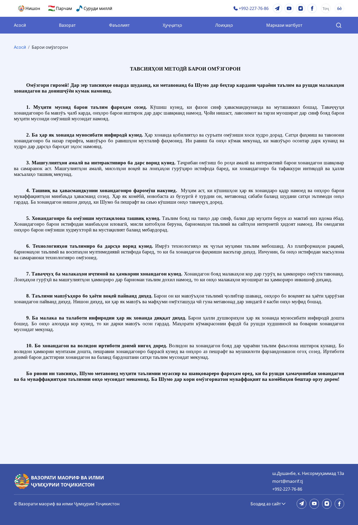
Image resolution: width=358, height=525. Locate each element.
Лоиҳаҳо (224, 25)
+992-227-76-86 (287, 489)
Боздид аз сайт (266, 504)
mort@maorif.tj (287, 481)
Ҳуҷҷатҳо (172, 25)
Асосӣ (20, 25)
